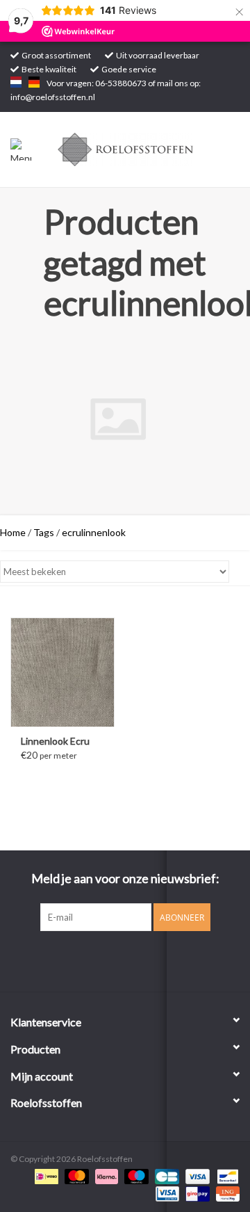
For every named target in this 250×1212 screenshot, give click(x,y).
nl (16, 82)
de (34, 82)
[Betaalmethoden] (45, 1175)
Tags (43, 532)
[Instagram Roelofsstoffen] (137, 959)
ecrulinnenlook (94, 532)
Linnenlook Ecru (55, 741)
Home (13, 532)
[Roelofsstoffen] (146, 148)
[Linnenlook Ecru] (62, 672)
